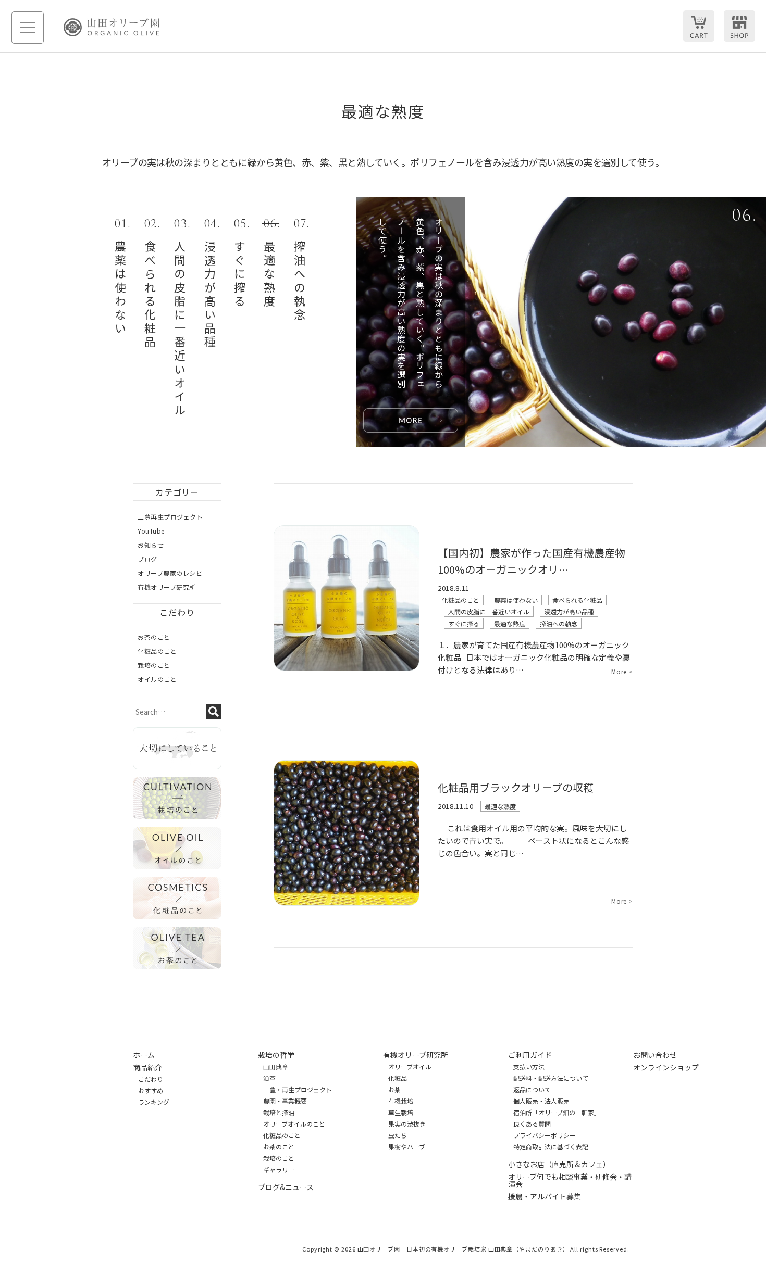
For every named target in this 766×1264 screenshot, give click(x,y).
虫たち (397, 1135)
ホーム (144, 1054)
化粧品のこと (460, 600)
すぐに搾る (463, 623)
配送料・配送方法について (550, 1078)
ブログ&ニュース (286, 1187)
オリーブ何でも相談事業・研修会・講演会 (570, 1180)
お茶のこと (154, 637)
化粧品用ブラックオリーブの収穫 (516, 787)
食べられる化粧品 (577, 600)
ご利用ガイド (530, 1054)
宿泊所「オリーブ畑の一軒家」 (556, 1112)
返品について (532, 1089)
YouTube (151, 530)
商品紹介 (147, 1067)
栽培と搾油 (278, 1112)
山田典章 (275, 1067)
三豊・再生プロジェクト (297, 1089)
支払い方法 (529, 1067)
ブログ (147, 558)
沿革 (269, 1078)
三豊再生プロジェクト (170, 516)
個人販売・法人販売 (541, 1101)
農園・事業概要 (285, 1101)
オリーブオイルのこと (294, 1124)
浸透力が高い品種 (569, 611)
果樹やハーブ (406, 1147)
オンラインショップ (666, 1067)
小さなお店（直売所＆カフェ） (559, 1164)
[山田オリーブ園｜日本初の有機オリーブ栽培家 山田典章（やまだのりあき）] (111, 27)
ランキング (153, 1102)
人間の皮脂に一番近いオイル (488, 611)
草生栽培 (400, 1112)
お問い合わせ (655, 1054)
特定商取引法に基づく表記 (550, 1147)
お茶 (394, 1089)
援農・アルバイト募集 (544, 1196)
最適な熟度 (509, 623)
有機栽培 (400, 1101)
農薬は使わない (516, 600)
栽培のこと (154, 665)
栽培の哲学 (276, 1054)
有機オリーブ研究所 (167, 587)
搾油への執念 (558, 623)
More (622, 671)
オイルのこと (157, 679)
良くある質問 (532, 1124)
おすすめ (150, 1091)
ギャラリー (278, 1170)
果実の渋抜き (407, 1124)
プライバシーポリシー (544, 1135)
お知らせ (151, 544)
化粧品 (397, 1078)
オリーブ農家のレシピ (170, 572)
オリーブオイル (409, 1067)
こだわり (150, 1079)
